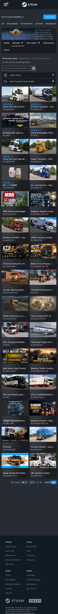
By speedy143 (36, 109)
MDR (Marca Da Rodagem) (15, 211)
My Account (32, 588)
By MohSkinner (36, 476)
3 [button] (40, 482)
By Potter (6, 135)
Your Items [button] (31, 43)
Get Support (32, 584)
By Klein (6, 397)
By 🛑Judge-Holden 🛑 (39, 214)
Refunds (8, 593)
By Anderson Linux (10, 476)
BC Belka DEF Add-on (13, 133)
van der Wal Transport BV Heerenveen (21, 290)
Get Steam (31, 575)
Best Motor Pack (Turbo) (14, 368)
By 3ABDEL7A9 (8, 162)
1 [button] (35, 482)
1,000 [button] (47, 482)
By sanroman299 (9, 319)
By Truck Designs (9, 450)
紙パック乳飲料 (10, 185)
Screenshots (27, 23)
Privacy (8, 575)
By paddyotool (8, 109)
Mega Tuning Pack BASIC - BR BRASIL (20, 473)
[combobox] (24, 482)
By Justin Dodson (9, 266)
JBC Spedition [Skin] (40, 473)
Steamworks (10, 555)
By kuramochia (8, 188)
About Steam (10, 546)
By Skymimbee (36, 345)
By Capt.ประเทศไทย (38, 319)
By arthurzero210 (9, 214)
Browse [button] (16, 43)
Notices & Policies (12, 584)
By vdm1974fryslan (10, 292)
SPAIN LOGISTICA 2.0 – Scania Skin (19, 316)
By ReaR (34, 292)
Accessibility (10, 580)
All (3, 23)
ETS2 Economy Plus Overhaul (17, 263)
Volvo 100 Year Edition (14, 106)
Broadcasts (51, 23)
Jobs (28, 551)
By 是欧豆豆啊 (8, 423)
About (6, 50)
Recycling (30, 560)
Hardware (31, 555)
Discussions (12, 23)
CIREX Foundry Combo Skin (44, 237)
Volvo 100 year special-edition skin (19, 159)
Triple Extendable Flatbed (43, 133)
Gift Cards (9, 564)
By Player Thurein (37, 397)
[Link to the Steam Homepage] (30, 5)
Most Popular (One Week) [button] (22, 81)
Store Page (49, 17)
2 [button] (38, 482)
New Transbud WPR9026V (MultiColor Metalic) (25, 342)
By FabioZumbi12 (9, 371)
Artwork (39, 23)
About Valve (32, 546)
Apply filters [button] (15, 75)
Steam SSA (9, 551)
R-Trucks (7, 447)
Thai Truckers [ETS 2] (41, 316)
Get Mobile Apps (33, 580)
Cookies (8, 588)
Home (6, 43)
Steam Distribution (13, 560)
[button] (33, 68)
